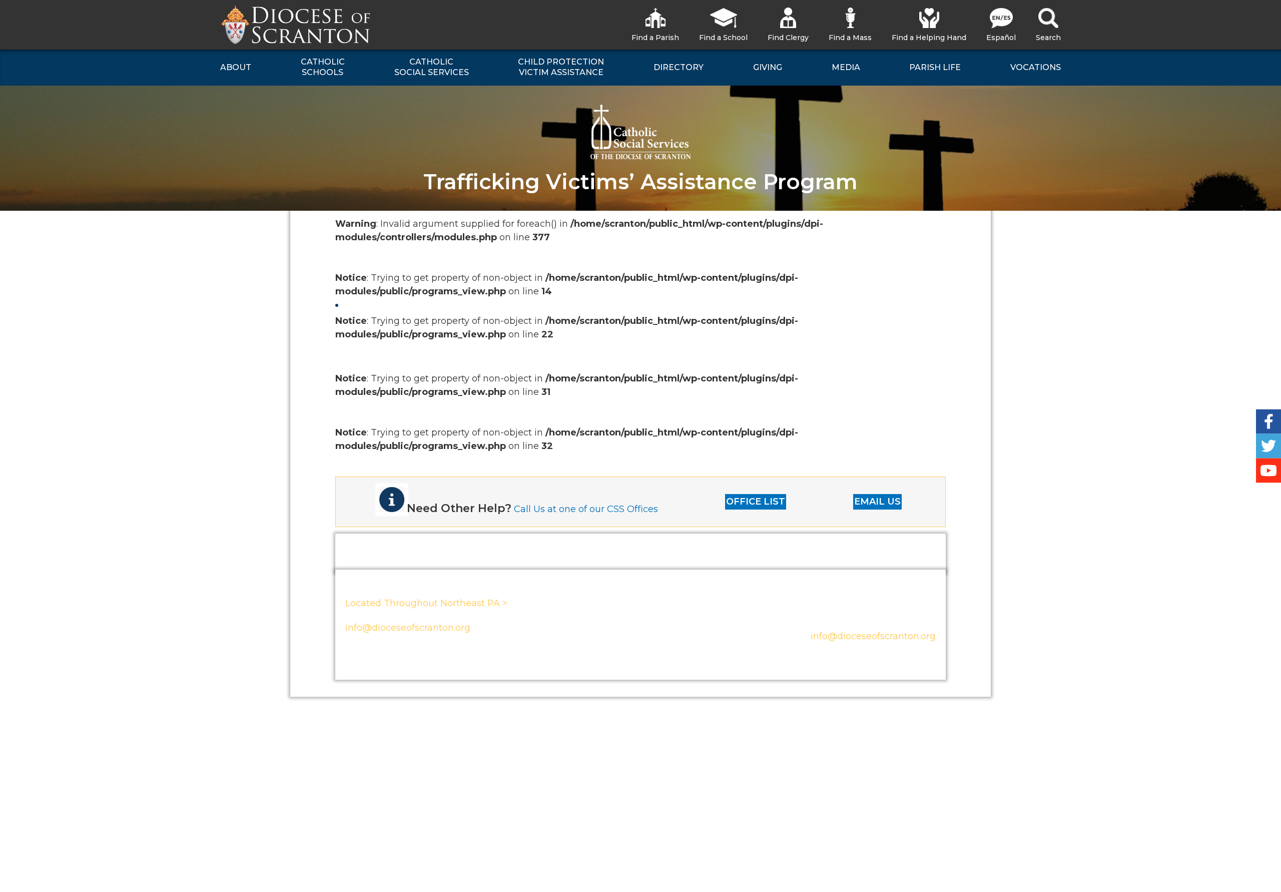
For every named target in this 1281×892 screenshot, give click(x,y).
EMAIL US (877, 501)
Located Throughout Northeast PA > (426, 603)
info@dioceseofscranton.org (407, 627)
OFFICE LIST (755, 501)
